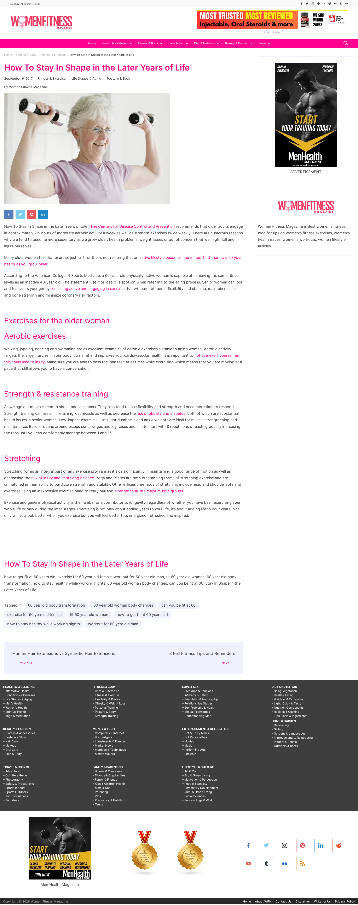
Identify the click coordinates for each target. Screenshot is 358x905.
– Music (187, 745)
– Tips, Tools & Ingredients (289, 716)
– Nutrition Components (288, 707)
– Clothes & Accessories (19, 733)
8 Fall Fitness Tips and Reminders (202, 653)
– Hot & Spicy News (195, 733)
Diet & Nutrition (204, 43)
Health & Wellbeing (115, 43)
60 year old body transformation (56, 605)
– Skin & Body (12, 753)
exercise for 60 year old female (34, 614)
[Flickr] (346, 3)
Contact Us (283, 901)
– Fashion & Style (14, 737)
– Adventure (11, 771)
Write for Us (322, 901)
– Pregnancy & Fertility (108, 800)
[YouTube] (335, 3)
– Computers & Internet (108, 733)
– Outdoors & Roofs (285, 746)
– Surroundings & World (198, 800)
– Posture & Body (104, 711)
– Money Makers (104, 753)
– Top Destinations (15, 796)
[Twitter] (307, 3)
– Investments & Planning (110, 741)
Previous (25, 663)
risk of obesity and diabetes (161, 413)
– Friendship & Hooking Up (200, 699)
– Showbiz (189, 753)
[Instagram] (313, 3)
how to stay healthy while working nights (43, 624)
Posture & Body (119, 78)
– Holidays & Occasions (287, 699)
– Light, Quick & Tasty (286, 703)
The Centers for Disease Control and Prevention (132, 226)
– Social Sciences (194, 796)
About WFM (263, 901)
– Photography (13, 779)
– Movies (188, 741)
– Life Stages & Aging (17, 699)
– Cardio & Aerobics (106, 691)
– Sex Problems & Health (198, 707)
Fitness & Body (148, 43)
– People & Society (194, 783)
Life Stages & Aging (86, 78)
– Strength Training (105, 716)
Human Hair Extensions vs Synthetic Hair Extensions (63, 653)
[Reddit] (329, 3)
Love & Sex (176, 43)
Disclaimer (302, 901)
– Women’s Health (15, 707)
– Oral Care (10, 749)
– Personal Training (105, 707)
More (262, 43)
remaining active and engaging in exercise (88, 288)
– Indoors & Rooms (284, 741)
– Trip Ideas (11, 800)
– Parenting (100, 792)
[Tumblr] (341, 3)
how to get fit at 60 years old (142, 614)
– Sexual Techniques (196, 711)
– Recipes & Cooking (285, 711)
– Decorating (280, 725)
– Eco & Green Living (196, 775)
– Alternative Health (16, 691)
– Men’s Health (13, 703)
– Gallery (277, 729)
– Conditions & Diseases (19, 695)
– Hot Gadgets (102, 737)
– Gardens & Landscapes (288, 733)
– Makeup (9, 745)
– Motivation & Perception (199, 779)
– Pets (97, 796)
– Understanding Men (196, 716)
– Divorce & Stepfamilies (109, 775)
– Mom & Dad (102, 787)
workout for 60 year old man (113, 624)
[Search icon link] (344, 43)
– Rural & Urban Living (197, 792)
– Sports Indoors (14, 787)
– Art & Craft (190, 771)
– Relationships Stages (197, 703)
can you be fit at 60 (178, 605)
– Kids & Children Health (109, 783)
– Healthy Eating (283, 695)
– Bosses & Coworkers (107, 771)
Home (92, 43)
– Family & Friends (105, 779)
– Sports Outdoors (15, 792)
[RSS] (302, 863)
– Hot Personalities (194, 737)
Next (225, 663)
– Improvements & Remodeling (292, 737)
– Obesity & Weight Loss (109, 703)
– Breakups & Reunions (197, 691)
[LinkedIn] (324, 3)
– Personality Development (200, 787)
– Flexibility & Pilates (106, 699)
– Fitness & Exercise (106, 695)
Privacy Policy (345, 901)
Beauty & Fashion (236, 43)
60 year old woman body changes (123, 605)
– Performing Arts (194, 749)
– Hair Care (10, 741)
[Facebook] (301, 3)
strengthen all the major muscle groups (148, 491)
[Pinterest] (318, 3)
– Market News (103, 745)
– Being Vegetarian (284, 691)
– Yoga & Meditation (16, 716)
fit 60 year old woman (89, 614)
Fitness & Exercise (52, 78)
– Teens (98, 804)
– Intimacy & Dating (195, 695)
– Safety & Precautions (18, 783)
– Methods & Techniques (109, 749)
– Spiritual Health (14, 711)
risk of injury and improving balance (62, 478)
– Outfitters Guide (15, 775)
